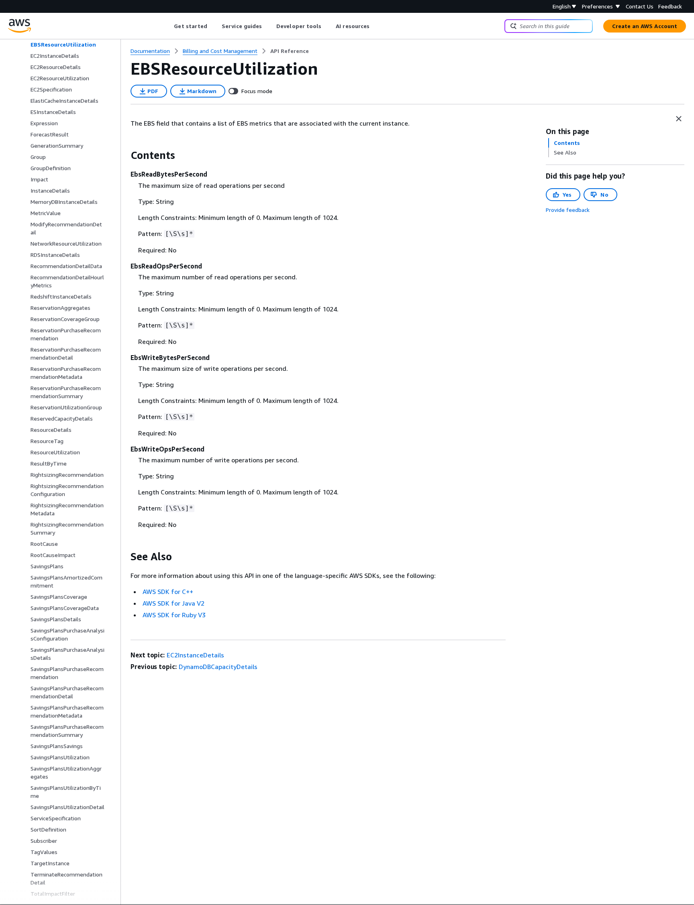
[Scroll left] (168, 26)
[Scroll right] (376, 26)
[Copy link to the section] (124, 155)
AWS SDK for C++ (168, 592)
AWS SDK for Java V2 (173, 603)
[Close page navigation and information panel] (678, 118)
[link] (289, 51)
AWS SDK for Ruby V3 (174, 615)
